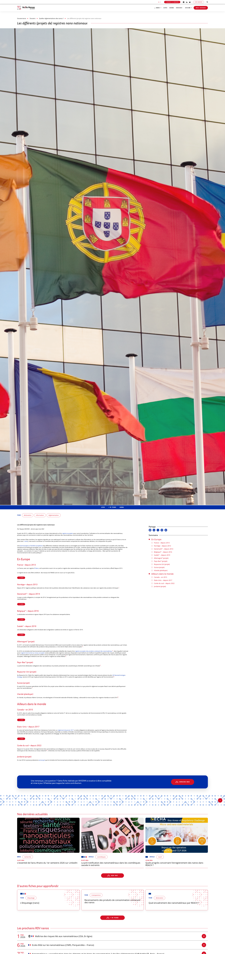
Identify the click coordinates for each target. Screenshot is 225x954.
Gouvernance (21, 18)
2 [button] (82, 646)
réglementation (53, 515)
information (40, 515)
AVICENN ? (188, 7)
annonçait (42, 760)
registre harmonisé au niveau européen (33, 653)
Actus (165, 7)
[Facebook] (183, 2)
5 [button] (100, 665)
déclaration (27, 515)
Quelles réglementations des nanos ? (51, 18)
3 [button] (112, 650)
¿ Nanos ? (158, 7)
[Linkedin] (186, 2)
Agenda (171, 7)
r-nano (26, 541)
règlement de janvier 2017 (66, 730)
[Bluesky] (189, 2)
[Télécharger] (166, 530)
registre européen (67, 533)
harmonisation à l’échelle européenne (31, 546)
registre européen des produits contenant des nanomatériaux (93, 651)
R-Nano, (36, 568)
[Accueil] (40, 8)
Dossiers (33, 18)
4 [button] (65, 656)
